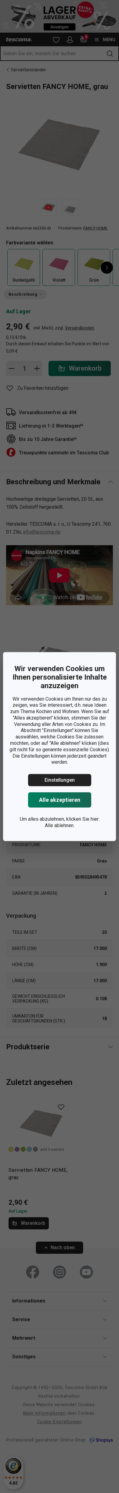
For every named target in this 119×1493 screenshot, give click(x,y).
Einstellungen (60, 780)
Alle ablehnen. (59, 825)
